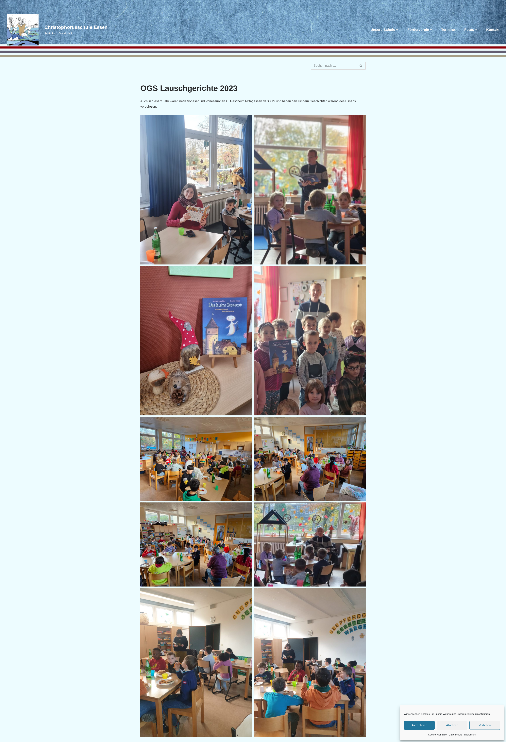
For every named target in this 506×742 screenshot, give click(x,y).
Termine (448, 30)
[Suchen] (361, 66)
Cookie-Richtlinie (437, 734)
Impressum (470, 734)
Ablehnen (452, 725)
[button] (397, 30)
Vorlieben (485, 725)
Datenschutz (455, 734)
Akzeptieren (419, 725)
